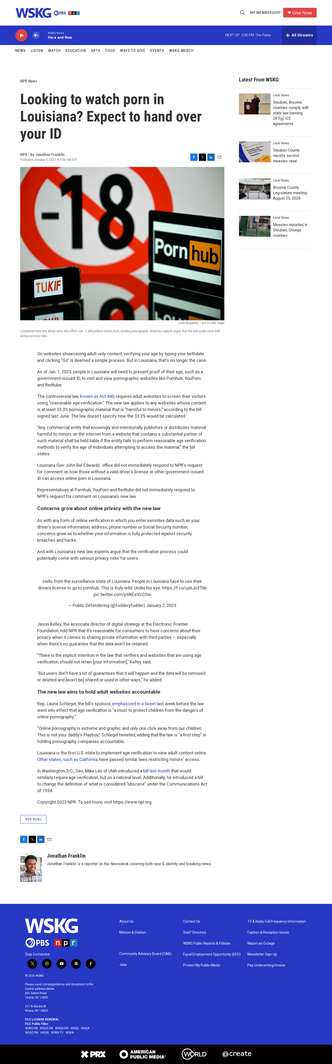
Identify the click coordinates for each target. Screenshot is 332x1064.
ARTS (95, 51)
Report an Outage (261, 943)
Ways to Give (132, 51)
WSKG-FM (31, 1028)
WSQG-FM (61, 1028)
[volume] (36, 35)
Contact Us (191, 921)
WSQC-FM (31, 1032)
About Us (126, 921)
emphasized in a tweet (134, 703)
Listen (37, 51)
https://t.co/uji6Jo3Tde (184, 587)
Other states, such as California (67, 759)
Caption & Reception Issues (268, 932)
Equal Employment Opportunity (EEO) (212, 954)
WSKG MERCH (181, 51)
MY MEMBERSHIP (265, 13)
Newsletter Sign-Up (262, 954)
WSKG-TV (57, 1032)
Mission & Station (132, 932)
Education (76, 51)
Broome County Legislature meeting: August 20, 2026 (290, 193)
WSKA (70, 1032)
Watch (54, 51)
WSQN (44, 1032)
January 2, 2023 (161, 605)
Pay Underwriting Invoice (266, 965)
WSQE (74, 1028)
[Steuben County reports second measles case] (255, 151)
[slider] (43, 35)
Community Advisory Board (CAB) (145, 954)
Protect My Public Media (201, 965)
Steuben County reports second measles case (286, 155)
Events (157, 51)
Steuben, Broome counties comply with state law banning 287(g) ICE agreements (291, 113)
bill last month (156, 770)
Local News (281, 95)
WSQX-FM (46, 1028)
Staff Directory (194, 932)
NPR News (28, 81)
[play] (21, 35)
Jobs (123, 965)
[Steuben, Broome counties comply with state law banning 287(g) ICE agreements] (255, 103)
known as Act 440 (97, 396)
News (20, 51)
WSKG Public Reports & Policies (207, 943)
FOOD (110, 51)
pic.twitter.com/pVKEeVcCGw (122, 594)
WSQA (85, 1028)
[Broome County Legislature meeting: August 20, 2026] (255, 189)
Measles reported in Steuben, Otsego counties (290, 230)
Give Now (302, 12)
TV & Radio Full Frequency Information (276, 921)
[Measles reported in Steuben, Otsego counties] (255, 226)
